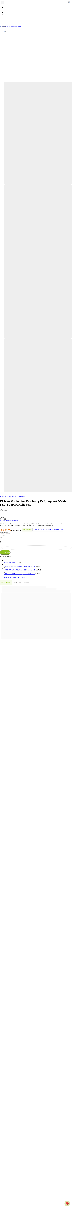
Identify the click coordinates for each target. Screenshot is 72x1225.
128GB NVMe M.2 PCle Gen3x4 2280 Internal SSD (20, 566)
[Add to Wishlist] (36, 547)
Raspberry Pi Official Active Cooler (14, 577)
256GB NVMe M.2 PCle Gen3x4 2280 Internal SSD (20, 570)
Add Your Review (12, 520)
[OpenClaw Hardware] (67, 1203)
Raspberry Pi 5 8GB (10, 562)
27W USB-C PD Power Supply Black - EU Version (19, 574)
